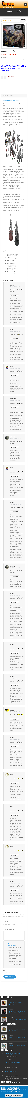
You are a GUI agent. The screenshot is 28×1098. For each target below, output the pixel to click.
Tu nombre (5, 921)
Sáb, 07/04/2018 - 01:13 (15, 438)
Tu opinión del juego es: (8, 929)
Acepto (7, 1095)
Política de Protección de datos (12, 1062)
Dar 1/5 (4, 972)
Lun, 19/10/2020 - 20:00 (15, 776)
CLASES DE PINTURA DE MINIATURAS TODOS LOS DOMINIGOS (17, 1011)
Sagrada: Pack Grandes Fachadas (16, 1045)
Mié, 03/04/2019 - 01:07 (15, 646)
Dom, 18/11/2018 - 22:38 (15, 595)
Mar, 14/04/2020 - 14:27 (15, 678)
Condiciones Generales (10, 1061)
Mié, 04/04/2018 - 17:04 (15, 400)
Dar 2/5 (5, 972)
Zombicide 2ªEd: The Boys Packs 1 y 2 (17, 1037)
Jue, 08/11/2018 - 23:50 (15, 567)
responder (15, 295)
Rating (5, 970)
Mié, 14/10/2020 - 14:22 (15, 711)
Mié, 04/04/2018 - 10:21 (15, 368)
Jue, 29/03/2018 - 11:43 (15, 331)
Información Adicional (8, 95)
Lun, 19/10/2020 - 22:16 (15, 808)
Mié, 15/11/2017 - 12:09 (15, 286)
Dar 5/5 (9, 972)
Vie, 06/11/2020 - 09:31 (15, 883)
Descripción (6, 92)
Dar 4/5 (8, 972)
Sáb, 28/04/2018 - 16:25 (15, 504)
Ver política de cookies (16, 1095)
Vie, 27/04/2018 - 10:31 (15, 469)
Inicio (9, 14)
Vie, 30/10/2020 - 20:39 (15, 848)
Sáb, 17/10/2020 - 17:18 (15, 739)
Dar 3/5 (6, 972)
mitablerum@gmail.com (10, 1071)
